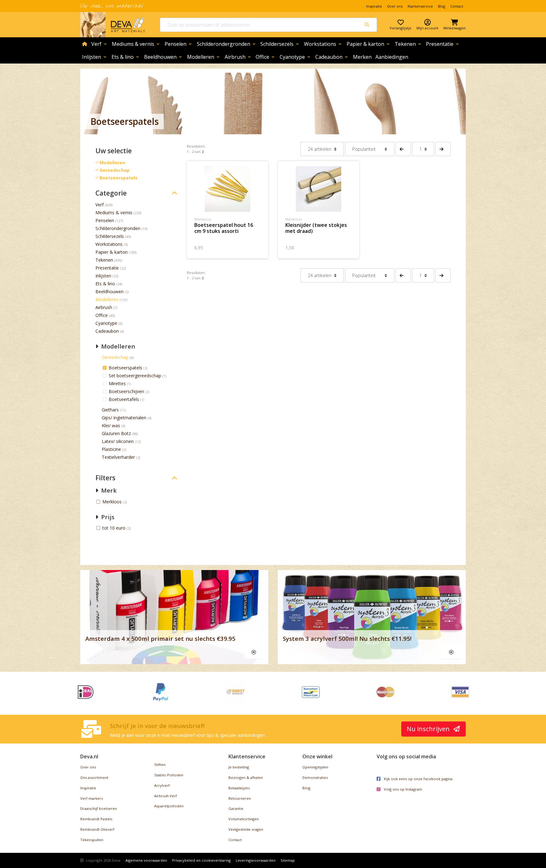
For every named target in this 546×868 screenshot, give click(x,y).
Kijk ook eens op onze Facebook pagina (417, 778)
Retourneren (239, 798)
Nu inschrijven (429, 729)
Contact (456, 6)
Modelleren (204, 56)
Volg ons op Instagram (402, 789)
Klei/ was (111, 425)
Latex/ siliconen (118, 441)
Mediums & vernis (136, 43)
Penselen (179, 43)
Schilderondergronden (227, 43)
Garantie (235, 808)
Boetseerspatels (126, 368)
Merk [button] (108, 490)
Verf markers (91, 798)
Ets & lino (126, 56)
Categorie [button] (111, 193)
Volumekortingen (243, 818)
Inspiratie (374, 6)
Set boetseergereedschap (135, 376)
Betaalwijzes (239, 788)
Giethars (110, 410)
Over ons (395, 6)
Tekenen (408, 43)
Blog (441, 6)
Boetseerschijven (127, 391)
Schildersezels (280, 43)
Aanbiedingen (391, 56)
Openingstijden (315, 767)
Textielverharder (118, 457)
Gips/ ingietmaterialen (124, 418)
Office (266, 56)
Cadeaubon (332, 56)
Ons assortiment (94, 777)
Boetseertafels (124, 399)
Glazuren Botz (116, 433)
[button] (403, 149)
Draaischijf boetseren (98, 808)
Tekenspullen (91, 839)
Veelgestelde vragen (245, 829)
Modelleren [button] (117, 346)
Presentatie (443, 43)
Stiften (160, 764)
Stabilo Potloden (168, 775)
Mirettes (118, 383)
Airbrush (238, 56)
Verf (99, 43)
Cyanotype (295, 56)
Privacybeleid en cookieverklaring (201, 860)
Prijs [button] (107, 517)
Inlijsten (94, 56)
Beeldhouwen (163, 56)
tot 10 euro (114, 528)
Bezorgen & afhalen (245, 777)
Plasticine (111, 449)
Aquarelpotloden (169, 806)
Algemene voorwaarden (146, 860)
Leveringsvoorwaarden (256, 860)
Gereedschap (115, 357)
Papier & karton (369, 43)
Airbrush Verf (165, 795)
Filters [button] (105, 478)
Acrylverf (162, 785)
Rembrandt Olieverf (97, 829)
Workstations (323, 43)
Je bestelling (238, 767)
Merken (362, 56)
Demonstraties (315, 777)
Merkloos (112, 502)
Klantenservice (420, 6)
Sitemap (288, 860)
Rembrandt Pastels (96, 818)
